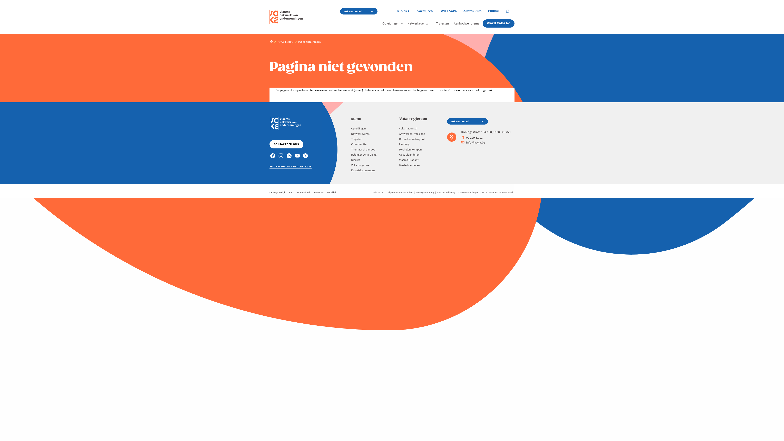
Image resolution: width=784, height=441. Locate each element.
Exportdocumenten (363, 170)
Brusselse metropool (412, 139)
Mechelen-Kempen (410, 149)
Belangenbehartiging (363, 154)
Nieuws (403, 11)
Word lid (331, 192)
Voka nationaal (408, 128)
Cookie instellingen (469, 192)
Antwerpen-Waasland (412, 134)
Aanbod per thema (466, 23)
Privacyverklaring (425, 192)
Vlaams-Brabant (409, 160)
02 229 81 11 (474, 137)
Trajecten (442, 23)
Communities (359, 144)
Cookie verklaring (446, 192)
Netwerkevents (418, 23)
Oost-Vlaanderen (409, 154)
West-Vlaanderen (409, 165)
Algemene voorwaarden (400, 192)
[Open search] (510, 11)
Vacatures (425, 11)
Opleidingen (390, 23)
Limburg (404, 144)
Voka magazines (361, 165)
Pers (291, 192)
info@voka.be (475, 142)
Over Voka (449, 11)
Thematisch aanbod (363, 149)
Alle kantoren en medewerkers (291, 166)
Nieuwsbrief (303, 192)
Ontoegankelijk (277, 192)
